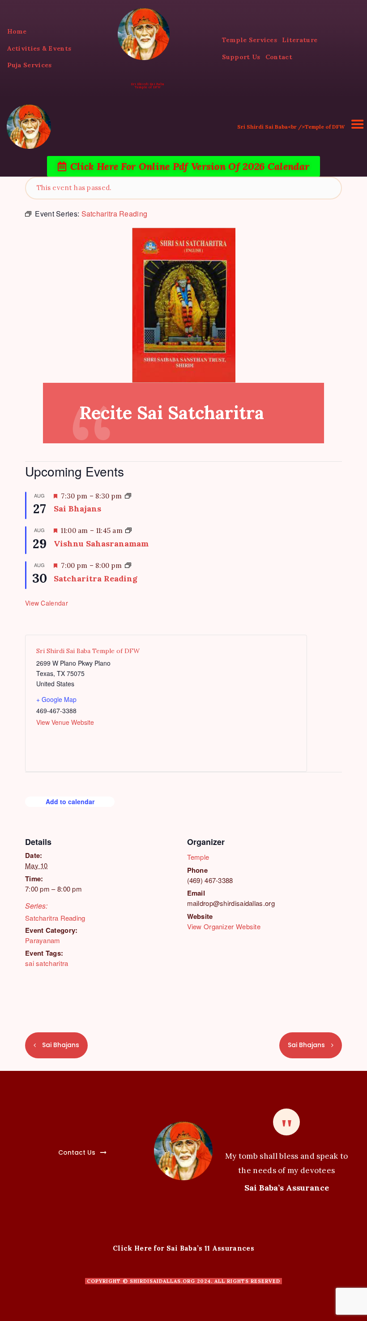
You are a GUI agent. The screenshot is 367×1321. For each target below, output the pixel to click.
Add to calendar (70, 801)
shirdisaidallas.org (162, 1281)
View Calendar (46, 602)
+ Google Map (56, 699)
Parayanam (42, 940)
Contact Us (76, 1152)
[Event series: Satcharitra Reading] (128, 565)
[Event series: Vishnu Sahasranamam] (128, 530)
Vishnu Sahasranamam (101, 543)
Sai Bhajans (77, 508)
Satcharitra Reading (55, 918)
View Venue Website (65, 722)
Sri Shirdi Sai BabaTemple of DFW (148, 85)
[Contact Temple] (56, 1147)
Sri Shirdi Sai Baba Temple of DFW (88, 651)
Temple (198, 857)
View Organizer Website (224, 926)
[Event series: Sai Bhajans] (128, 496)
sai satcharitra (46, 963)
